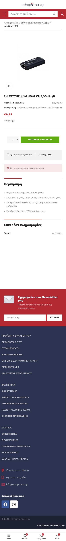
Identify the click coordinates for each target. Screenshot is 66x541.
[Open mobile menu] (4, 14)
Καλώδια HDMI (11, 26)
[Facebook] (5, 504)
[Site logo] (33, 4)
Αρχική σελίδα (11, 22)
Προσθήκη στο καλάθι (40, 140)
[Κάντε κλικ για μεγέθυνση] (9, 86)
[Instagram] (14, 504)
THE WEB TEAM (57, 526)
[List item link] (33, 336)
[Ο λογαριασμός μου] (62, 14)
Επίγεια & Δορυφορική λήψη (35, 22)
